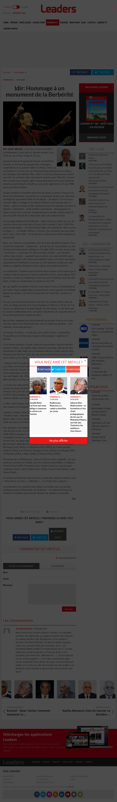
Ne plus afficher (58, 440)
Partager (45, 369)
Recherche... (86, 10)
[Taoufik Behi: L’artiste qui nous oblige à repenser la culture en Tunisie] (38, 385)
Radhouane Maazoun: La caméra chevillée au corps (58, 407)
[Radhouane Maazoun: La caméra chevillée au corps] (58, 385)
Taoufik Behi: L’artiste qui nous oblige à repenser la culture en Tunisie (38, 408)
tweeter (59, 369)
